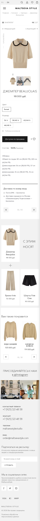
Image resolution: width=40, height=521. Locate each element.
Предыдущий (9, 29)
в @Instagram (20, 374)
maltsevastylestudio (12, 428)
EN (8, 2)
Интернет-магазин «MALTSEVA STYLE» (26, 8)
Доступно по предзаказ (14, 139)
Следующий (30, 29)
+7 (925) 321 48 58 (12, 409)
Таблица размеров (12, 131)
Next (34, 209)
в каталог (9, 22)
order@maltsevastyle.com (16, 438)
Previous (6, 209)
